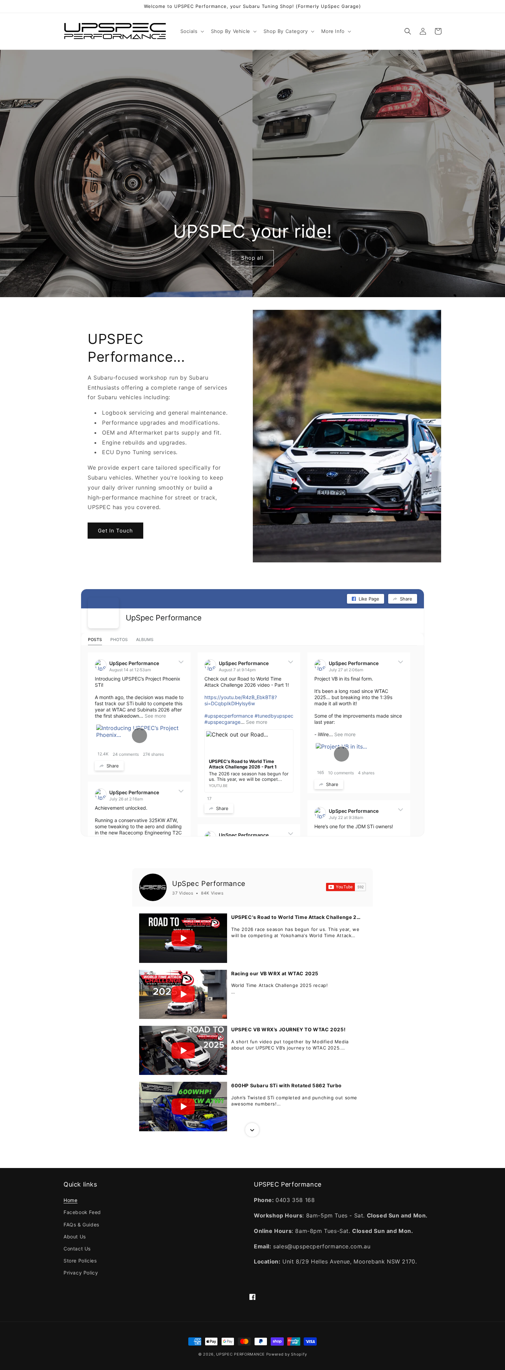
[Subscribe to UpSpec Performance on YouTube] (346, 887)
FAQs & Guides (81, 1224)
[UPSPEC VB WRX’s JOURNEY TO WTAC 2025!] (183, 1050)
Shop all (252, 258)
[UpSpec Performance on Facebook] (103, 612)
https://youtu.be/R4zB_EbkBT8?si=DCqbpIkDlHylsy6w (240, 700)
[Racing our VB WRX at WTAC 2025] (183, 994)
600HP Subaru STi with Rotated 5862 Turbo (286, 1085)
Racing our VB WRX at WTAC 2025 (274, 973)
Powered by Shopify (286, 1354)
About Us (75, 1236)
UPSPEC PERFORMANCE (240, 1354)
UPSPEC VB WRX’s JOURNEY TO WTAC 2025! (288, 1029)
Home (70, 1200)
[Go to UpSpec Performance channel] (153, 887)
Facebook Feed (82, 1212)
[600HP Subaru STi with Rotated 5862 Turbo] (183, 1106)
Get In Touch (115, 530)
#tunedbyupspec (274, 716)
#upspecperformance (228, 716)
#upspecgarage (222, 722)
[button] (191, 31)
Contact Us (77, 1248)
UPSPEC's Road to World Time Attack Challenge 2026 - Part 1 (296, 917)
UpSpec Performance (164, 617)
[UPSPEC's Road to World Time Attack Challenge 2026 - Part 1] (183, 938)
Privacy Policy (81, 1273)
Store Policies (80, 1261)
